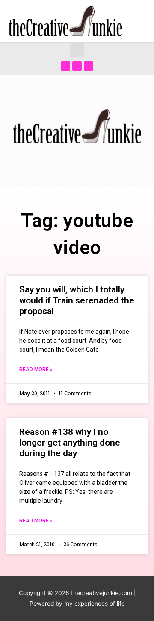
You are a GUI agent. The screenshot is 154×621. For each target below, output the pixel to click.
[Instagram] (88, 66)
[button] (77, 50)
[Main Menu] (136, 21)
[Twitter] (77, 66)
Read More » (36, 370)
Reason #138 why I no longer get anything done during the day (69, 442)
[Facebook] (65, 66)
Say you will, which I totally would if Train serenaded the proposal (76, 300)
